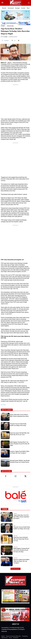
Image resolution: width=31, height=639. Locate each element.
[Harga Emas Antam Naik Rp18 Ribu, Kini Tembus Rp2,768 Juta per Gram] (5, 435)
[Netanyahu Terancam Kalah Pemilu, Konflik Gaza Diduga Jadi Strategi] (5, 426)
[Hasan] (2, 37)
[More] (18, 40)
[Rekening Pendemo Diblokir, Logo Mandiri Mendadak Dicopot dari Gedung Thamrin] (5, 463)
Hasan (6, 36)
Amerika (15, 513)
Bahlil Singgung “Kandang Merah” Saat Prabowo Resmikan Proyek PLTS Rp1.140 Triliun (19, 444)
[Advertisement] (15, 100)
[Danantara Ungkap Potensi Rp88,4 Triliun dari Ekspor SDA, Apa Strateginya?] (5, 453)
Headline (10, 26)
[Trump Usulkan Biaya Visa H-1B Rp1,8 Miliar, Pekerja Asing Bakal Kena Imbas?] (5, 417)
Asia (14, 525)
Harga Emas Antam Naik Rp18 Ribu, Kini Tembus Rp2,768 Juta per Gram (21, 539)
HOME (3, 26)
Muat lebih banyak (15, 568)
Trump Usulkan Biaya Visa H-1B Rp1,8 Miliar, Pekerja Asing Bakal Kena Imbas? (21, 517)
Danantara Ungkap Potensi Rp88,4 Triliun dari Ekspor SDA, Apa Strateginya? (21, 561)
